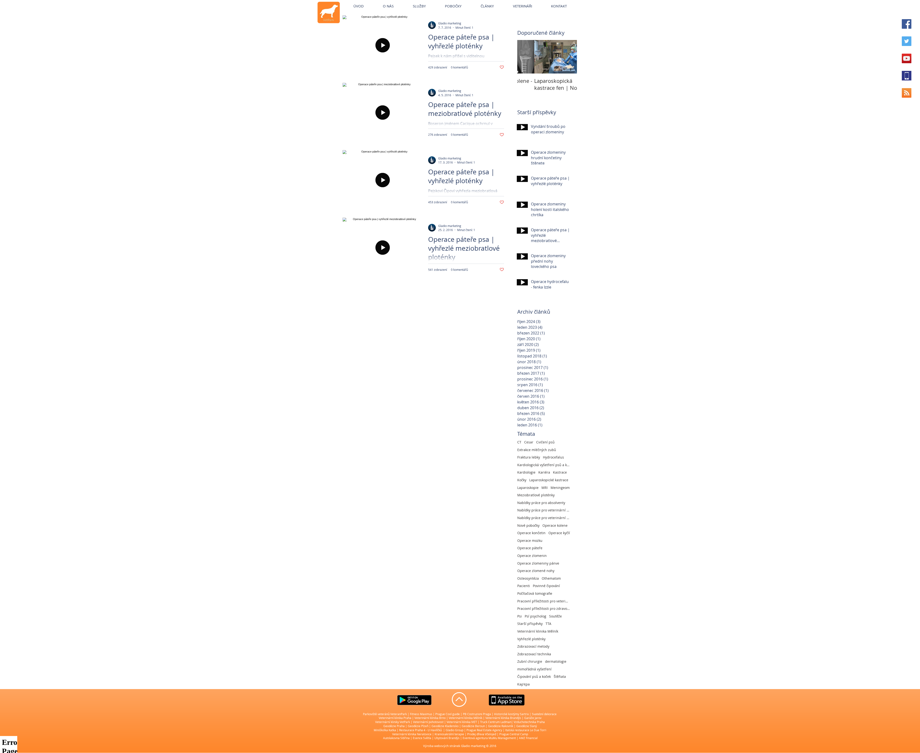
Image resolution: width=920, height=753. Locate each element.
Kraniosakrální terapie (449, 734)
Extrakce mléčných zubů (536, 449)
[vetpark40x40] (906, 75)
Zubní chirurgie (529, 661)
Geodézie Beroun (474, 726)
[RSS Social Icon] (906, 93)
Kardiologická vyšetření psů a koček (543, 465)
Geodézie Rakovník (501, 726)
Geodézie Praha (394, 726)
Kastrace (560, 472)
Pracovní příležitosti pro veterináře (543, 601)
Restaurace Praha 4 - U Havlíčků (420, 730)
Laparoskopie (528, 487)
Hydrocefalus (553, 457)
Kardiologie (526, 472)
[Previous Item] (525, 56)
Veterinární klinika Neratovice (411, 734)
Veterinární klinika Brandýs (503, 718)
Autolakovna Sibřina (396, 738)
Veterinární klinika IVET (462, 722)
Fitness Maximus (421, 714)
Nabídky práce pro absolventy (541, 502)
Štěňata (560, 676)
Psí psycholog (535, 616)
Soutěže (555, 616)
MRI (544, 487)
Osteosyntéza (528, 578)
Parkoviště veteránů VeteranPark (385, 714)
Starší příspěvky (530, 623)
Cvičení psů (545, 442)
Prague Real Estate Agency (484, 730)
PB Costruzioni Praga (477, 714)
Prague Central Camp (513, 734)
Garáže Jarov (532, 718)
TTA (548, 623)
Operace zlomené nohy (535, 570)
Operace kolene (555, 525)
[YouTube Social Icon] (906, 58)
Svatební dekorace (544, 714)
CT (519, 442)
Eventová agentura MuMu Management (489, 738)
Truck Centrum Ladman (495, 722)
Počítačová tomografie (534, 593)
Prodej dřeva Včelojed (481, 734)
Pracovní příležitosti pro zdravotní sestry (543, 608)
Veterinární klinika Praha (395, 718)
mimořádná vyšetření (534, 669)
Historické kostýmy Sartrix (511, 714)
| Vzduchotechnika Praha (528, 722)
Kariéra (544, 472)
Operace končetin (531, 533)
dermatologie (555, 661)
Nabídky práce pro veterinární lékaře (543, 510)
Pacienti (523, 585)
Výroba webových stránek (441, 746)
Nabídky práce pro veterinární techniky (543, 517)
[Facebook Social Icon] (906, 24)
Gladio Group (454, 730)
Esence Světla (422, 738)
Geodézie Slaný (526, 726)
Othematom (551, 578)
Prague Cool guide (447, 714)
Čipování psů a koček (534, 676)
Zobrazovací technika (534, 654)
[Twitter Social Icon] (906, 41)
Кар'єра (523, 684)
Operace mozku (529, 540)
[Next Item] (569, 56)
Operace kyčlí (559, 533)
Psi (519, 616)
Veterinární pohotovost (428, 722)
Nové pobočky (528, 525)
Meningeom (560, 487)
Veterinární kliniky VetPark (392, 722)
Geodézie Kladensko (445, 726)
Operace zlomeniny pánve (538, 563)
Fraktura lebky (528, 457)
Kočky (521, 480)
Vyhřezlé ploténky (531, 639)
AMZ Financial (528, 738)
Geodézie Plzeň (418, 726)
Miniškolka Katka (385, 730)
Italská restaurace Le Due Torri (525, 730)
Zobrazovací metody (533, 646)
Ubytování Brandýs (447, 738)
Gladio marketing (473, 746)
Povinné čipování (546, 585)
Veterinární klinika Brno (430, 718)
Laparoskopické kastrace (548, 480)
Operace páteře (529, 548)
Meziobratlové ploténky (536, 495)
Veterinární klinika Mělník (537, 631)
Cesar (528, 442)
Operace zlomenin (532, 555)
